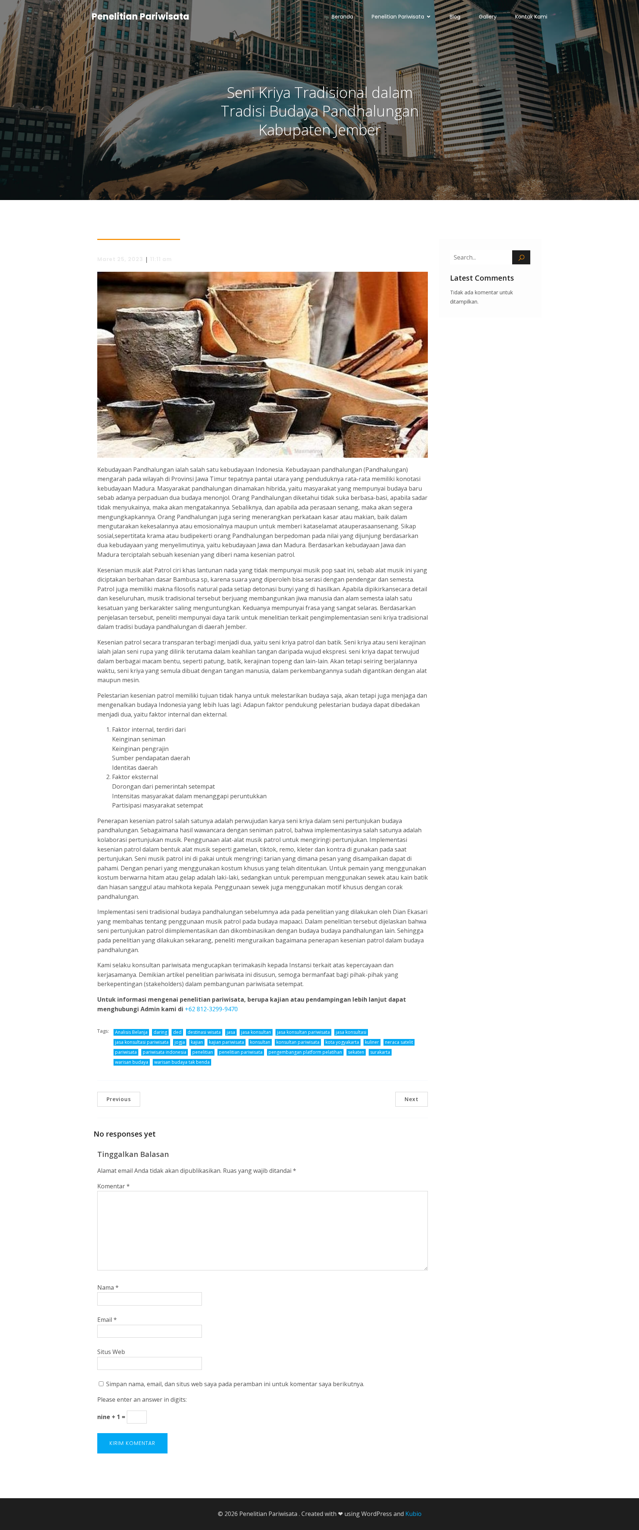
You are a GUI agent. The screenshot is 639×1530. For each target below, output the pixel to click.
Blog (455, 16)
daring (160, 1032)
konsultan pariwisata (298, 1042)
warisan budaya (131, 1062)
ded (177, 1032)
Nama (108, 1287)
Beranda (342, 16)
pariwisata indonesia (164, 1052)
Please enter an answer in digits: (142, 1399)
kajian (197, 1042)
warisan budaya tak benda (182, 1062)
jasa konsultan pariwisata (303, 1032)
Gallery (488, 16)
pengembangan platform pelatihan (305, 1052)
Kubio (413, 1514)
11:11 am (161, 259)
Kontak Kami (531, 16)
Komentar (113, 1186)
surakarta (380, 1052)
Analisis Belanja (131, 1032)
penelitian (202, 1052)
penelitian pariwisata (241, 1052)
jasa (231, 1032)
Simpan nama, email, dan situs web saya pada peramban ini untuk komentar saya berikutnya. (235, 1384)
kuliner (372, 1042)
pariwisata (126, 1052)
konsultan (260, 1042)
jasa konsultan (256, 1032)
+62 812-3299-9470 (211, 1009)
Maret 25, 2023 (120, 259)
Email (107, 1320)
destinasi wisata (204, 1032)
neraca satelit (399, 1042)
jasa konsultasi (351, 1032)
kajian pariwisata (226, 1042)
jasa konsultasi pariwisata (142, 1042)
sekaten (356, 1052)
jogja (180, 1042)
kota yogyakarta (342, 1042)
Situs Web (111, 1352)
